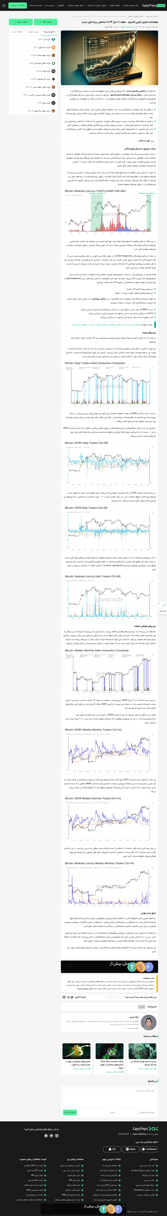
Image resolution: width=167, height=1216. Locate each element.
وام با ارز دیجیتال (148, 1175)
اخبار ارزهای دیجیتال (131, 5)
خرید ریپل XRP (74, 1180)
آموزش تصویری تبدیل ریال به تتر (105, 1200)
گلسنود (141, 1006)
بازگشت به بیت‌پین (17, 5)
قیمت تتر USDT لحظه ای (33, 1165)
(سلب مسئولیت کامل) (85, 988)
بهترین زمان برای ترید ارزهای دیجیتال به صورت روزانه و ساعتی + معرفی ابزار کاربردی (106, 324)
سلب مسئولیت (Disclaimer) (144, 1190)
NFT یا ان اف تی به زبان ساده (106, 1190)
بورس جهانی (33, 31)
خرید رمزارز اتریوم (74, 1175)
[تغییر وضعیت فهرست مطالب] (109, 141)
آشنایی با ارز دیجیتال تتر (108, 1180)
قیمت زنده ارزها (36, 5)
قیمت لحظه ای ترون (35, 1180)
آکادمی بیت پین (152, 16)
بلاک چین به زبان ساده (109, 1175)
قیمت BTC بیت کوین (35, 1170)
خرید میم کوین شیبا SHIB (71, 1195)
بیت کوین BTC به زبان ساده (107, 1185)
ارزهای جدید (17, 31)
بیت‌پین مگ (49, 5)
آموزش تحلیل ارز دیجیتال (97, 5)
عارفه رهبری (108, 27)
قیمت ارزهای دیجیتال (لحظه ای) (142, 1170)
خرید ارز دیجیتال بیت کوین (70, 1165)
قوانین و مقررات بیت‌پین (145, 1195)
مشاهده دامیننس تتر (109, 1165)
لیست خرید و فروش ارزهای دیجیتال (67, 1200)
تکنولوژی (61, 5)
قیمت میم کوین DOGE (34, 1190)
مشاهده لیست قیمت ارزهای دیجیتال (30, 1200)
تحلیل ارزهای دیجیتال (76, 5)
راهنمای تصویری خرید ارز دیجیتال (105, 1195)
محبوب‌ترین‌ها (49, 31)
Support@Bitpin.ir (140, 1134)
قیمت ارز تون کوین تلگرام (33, 1185)
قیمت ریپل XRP (37, 1175)
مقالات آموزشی (115, 5)
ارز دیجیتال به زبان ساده (108, 1170)
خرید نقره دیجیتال (73, 1185)
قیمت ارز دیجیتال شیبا (35, 1195)
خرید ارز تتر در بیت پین (71, 1170)
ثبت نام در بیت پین (147, 1165)
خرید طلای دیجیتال (73, 1190)
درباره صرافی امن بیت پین (145, 1185)
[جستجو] (4, 5)
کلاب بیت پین (149, 1180)
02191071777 (123, 1134)
